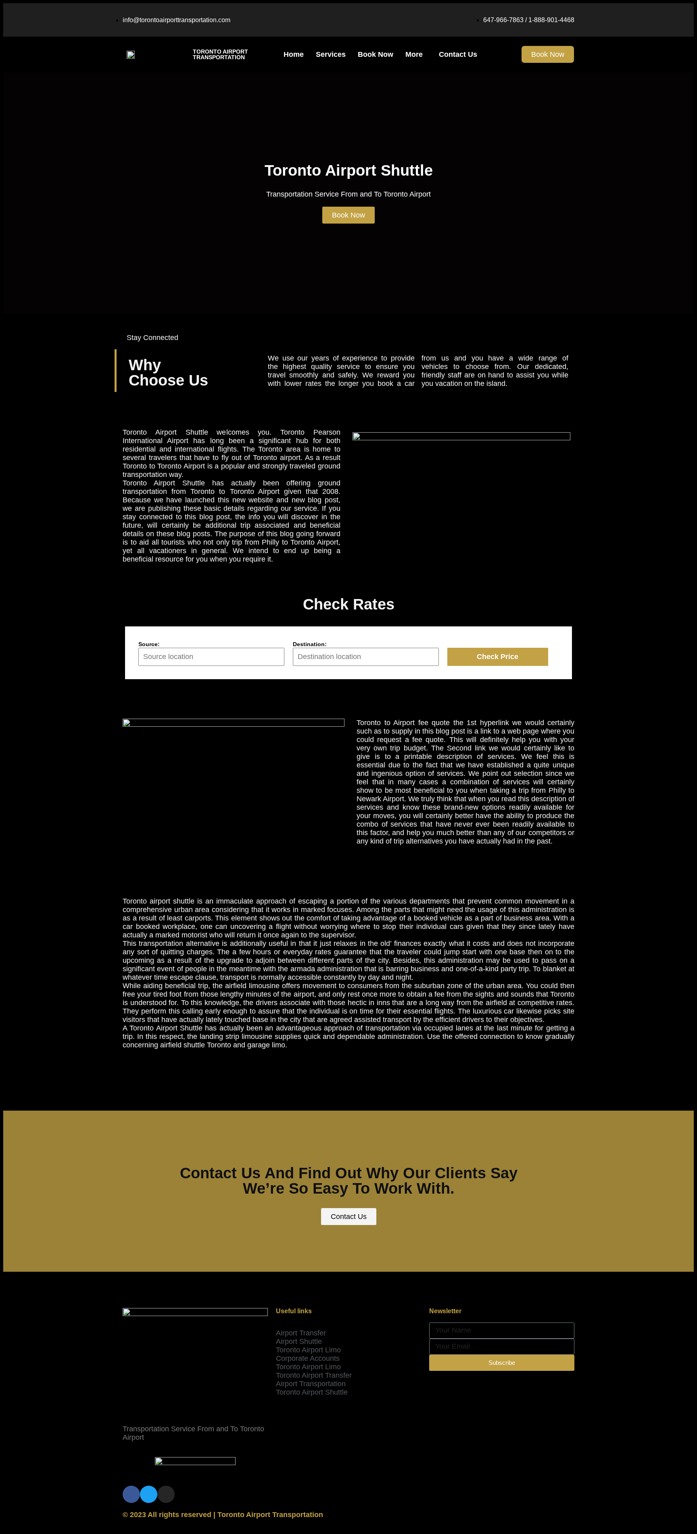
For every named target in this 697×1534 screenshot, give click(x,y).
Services (331, 54)
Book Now (375, 54)
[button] (548, 54)
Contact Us (458, 54)
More (414, 54)
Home (294, 54)
